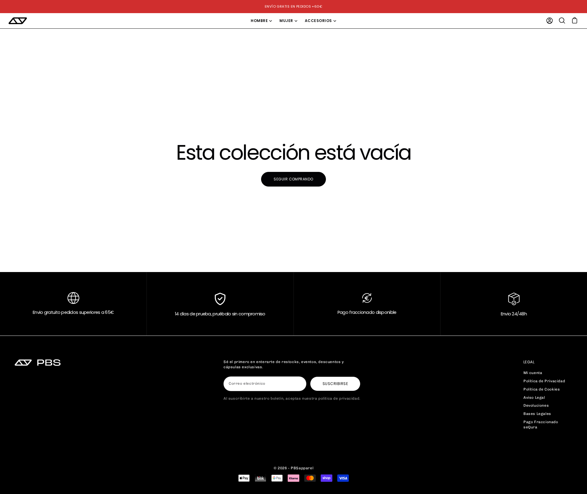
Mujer (286, 20)
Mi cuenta (532, 373)
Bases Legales (537, 414)
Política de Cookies (541, 389)
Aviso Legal (534, 397)
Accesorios (318, 20)
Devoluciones (536, 405)
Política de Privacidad (544, 381)
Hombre (259, 20)
